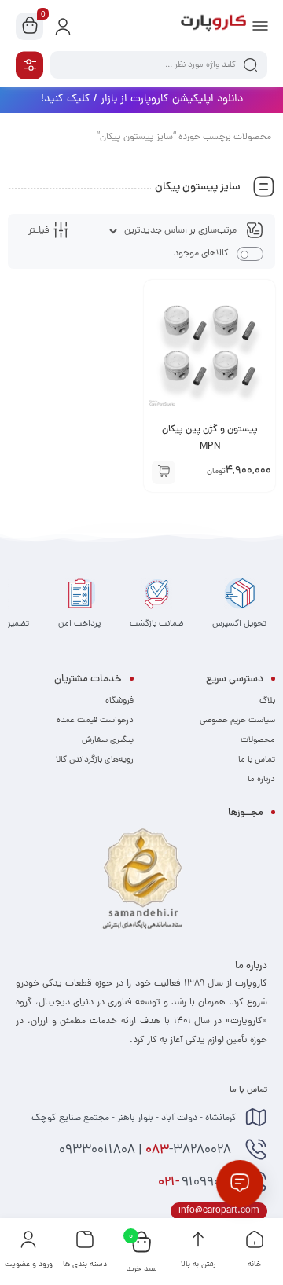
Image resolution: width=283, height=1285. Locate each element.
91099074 (197, 1183)
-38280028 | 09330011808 (146, 1150)
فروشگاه (119, 701)
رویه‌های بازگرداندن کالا (95, 760)
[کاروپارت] (213, 26)
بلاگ (267, 701)
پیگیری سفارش (108, 740)
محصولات (258, 740)
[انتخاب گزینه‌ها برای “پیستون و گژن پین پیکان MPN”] (163, 472)
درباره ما (261, 779)
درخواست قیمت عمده (95, 720)
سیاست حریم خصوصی (237, 720)
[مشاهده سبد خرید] (29, 26)
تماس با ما (256, 760)
